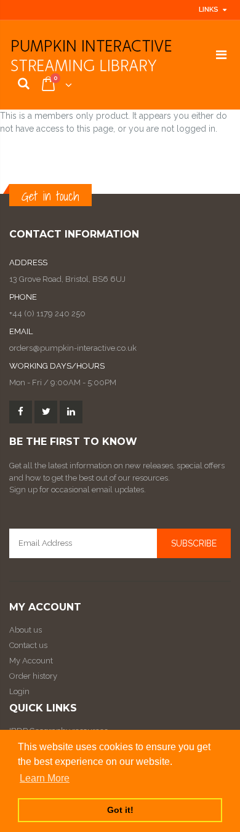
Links (208, 10)
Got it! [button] (120, 810)
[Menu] (221, 54)
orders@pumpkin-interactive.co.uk (73, 348)
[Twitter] (45, 412)
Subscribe (194, 543)
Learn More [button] (45, 778)
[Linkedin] (71, 412)
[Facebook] (20, 412)
